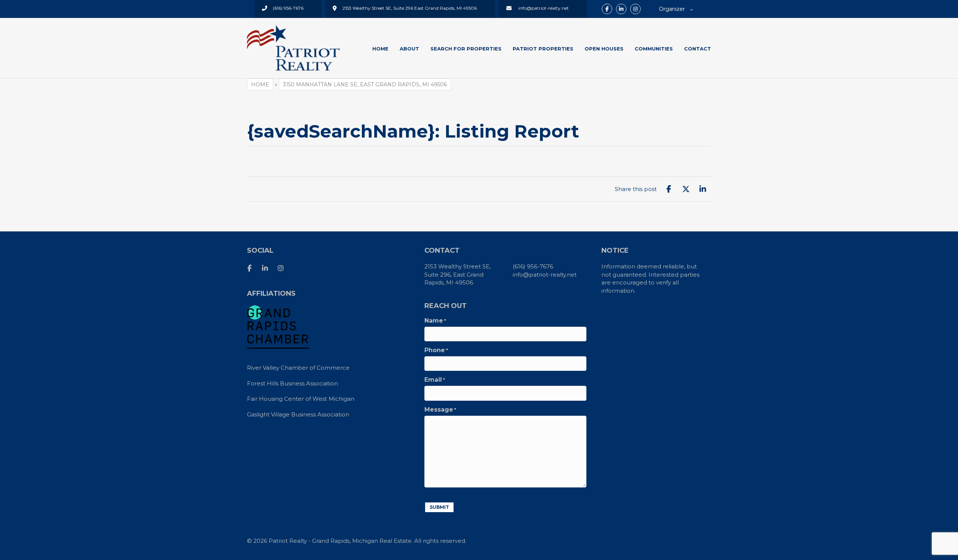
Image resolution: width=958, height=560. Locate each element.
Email (434, 380)
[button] (607, 9)
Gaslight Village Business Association (298, 414)
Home (260, 84)
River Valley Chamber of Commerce (298, 367)
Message (440, 410)
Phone (436, 350)
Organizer (672, 9)
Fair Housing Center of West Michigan (300, 398)
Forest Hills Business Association (292, 383)
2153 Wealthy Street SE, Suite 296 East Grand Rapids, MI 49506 (409, 8)
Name (435, 321)
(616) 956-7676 (533, 266)
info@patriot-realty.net (545, 274)
